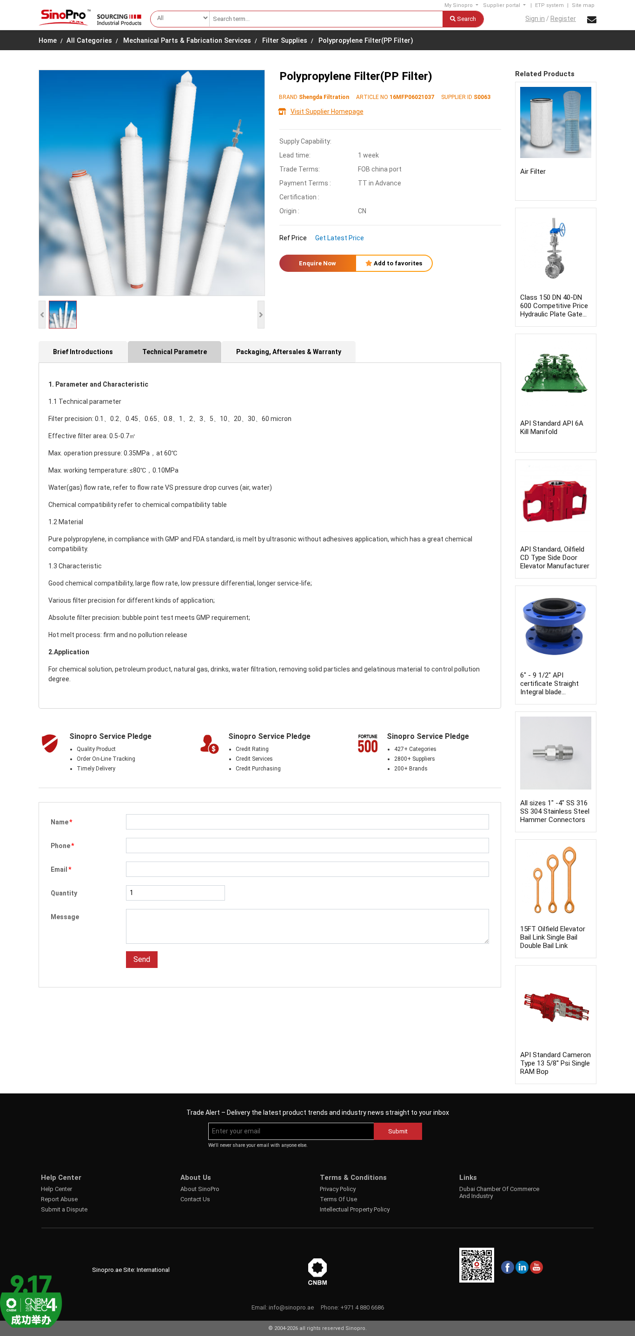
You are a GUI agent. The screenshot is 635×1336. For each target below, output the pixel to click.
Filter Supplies (284, 41)
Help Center (56, 1188)
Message (65, 917)
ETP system (549, 5)
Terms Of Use (338, 1199)
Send (141, 959)
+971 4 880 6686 (362, 1307)
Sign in (535, 18)
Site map (583, 5)
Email (61, 869)
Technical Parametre (174, 351)
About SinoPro (199, 1188)
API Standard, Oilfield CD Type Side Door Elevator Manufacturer (554, 557)
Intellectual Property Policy (355, 1209)
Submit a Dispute (64, 1209)
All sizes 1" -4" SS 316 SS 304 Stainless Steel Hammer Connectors (554, 811)
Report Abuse (59, 1199)
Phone (62, 845)
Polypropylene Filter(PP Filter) (365, 41)
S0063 (482, 97)
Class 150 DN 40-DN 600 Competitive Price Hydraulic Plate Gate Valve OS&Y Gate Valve (554, 314)
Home (48, 41)
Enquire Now (317, 263)
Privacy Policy (338, 1188)
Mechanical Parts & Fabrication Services (187, 41)
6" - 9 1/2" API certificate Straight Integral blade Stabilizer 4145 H (549, 687)
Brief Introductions (83, 351)
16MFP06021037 (412, 97)
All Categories (89, 41)
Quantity (64, 893)
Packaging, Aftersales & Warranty (288, 351)
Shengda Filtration (324, 97)
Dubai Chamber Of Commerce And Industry (499, 1192)
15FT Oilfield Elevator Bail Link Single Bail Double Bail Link (552, 937)
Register (563, 18)
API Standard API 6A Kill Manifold (551, 427)
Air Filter (533, 171)
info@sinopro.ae (291, 1307)
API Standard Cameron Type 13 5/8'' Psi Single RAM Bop (555, 1063)
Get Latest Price (339, 238)
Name (61, 822)
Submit (398, 1131)
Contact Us (195, 1199)
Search (466, 18)
